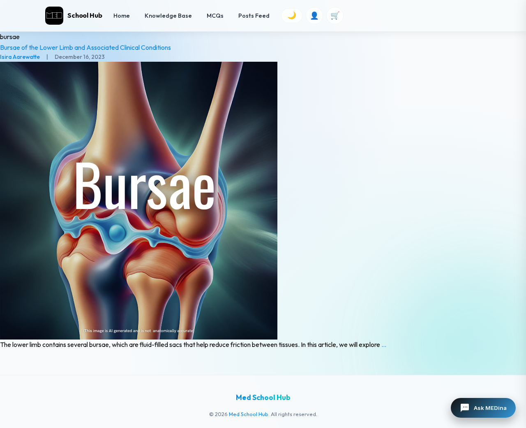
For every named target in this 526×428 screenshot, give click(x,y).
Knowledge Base (168, 15)
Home (121, 15)
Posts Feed (254, 15)
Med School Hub (248, 414)
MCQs (215, 15)
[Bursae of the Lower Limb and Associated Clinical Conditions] (263, 201)
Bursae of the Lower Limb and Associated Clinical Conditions (85, 47)
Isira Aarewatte (20, 56)
